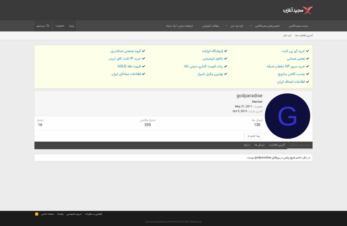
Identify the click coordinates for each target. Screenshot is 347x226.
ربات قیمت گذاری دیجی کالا (203, 66)
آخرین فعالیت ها (304, 36)
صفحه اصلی (47, 214)
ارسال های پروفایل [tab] (300, 145)
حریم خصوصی (74, 214)
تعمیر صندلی (296, 58)
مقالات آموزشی (210, 26)
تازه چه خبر (237, 26)
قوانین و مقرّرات (93, 214)
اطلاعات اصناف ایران (291, 82)
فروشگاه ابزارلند (212, 51)
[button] (251, 26)
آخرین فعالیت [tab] (277, 145)
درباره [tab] (247, 145)
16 (40, 125)
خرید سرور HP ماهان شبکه (286, 66)
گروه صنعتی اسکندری (126, 51)
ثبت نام (288, 36)
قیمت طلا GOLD (129, 66)
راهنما (60, 214)
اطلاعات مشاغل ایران (126, 74)
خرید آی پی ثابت (293, 51)
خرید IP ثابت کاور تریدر (125, 58)
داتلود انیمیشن (213, 58)
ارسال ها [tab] (259, 145)
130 (257, 125)
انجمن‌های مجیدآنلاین (267, 26)
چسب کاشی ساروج (291, 74)
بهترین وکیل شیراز (210, 74)
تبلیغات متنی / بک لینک (179, 26)
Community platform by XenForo (173, 222)
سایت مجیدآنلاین (298, 26)
